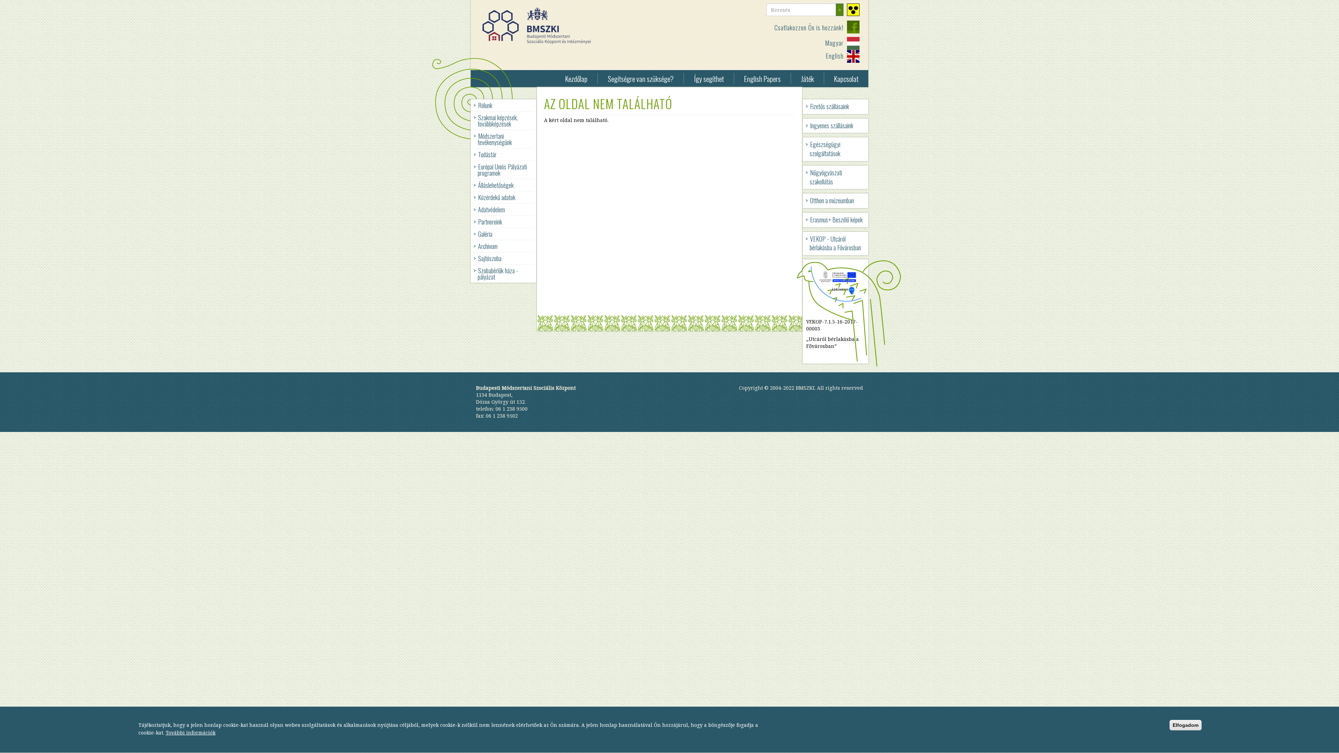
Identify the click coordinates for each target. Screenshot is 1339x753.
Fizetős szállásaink (829, 106)
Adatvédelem (491, 209)
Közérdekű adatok (496, 197)
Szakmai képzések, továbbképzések (498, 120)
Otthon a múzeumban (832, 200)
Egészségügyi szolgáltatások (825, 149)
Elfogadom (1185, 725)
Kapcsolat (846, 78)
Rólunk (485, 105)
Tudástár (487, 154)
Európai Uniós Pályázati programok (502, 169)
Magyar (834, 42)
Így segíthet (709, 78)
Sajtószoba (489, 258)
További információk (190, 732)
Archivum (488, 246)
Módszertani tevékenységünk (495, 139)
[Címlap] (539, 25)
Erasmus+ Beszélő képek (836, 219)
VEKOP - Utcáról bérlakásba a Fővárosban (835, 243)
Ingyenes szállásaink (831, 125)
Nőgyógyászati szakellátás (826, 177)
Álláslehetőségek (496, 185)
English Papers (762, 78)
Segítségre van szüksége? (641, 78)
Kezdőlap (576, 78)
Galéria (485, 233)
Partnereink (490, 221)
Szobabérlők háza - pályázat (498, 273)
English (835, 55)
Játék (807, 78)
